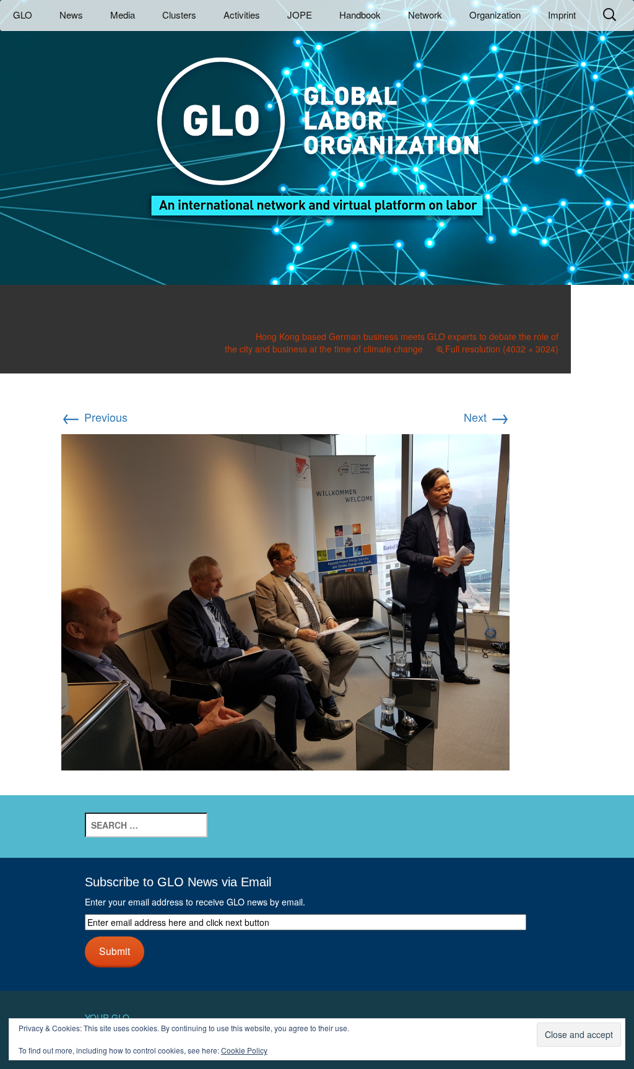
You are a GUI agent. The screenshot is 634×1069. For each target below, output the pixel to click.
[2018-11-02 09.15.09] (285, 600)
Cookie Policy (244, 1050)
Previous (94, 417)
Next (487, 417)
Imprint (562, 14)
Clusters (179, 14)
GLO (22, 14)
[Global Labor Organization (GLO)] (317, 127)
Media (122, 14)
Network (425, 14)
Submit (114, 951)
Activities (242, 14)
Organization (495, 14)
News (71, 14)
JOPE (299, 14)
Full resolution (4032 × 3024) (501, 349)
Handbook (360, 14)
